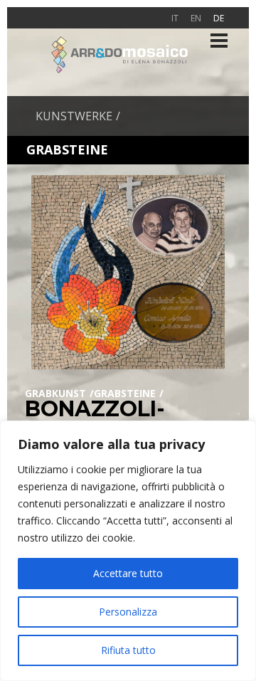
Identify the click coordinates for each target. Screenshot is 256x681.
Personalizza (128, 611)
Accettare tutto (128, 573)
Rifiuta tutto (128, 650)
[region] (128, 551)
